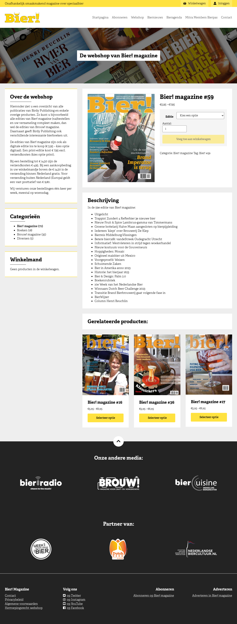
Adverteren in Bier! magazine (212, 595)
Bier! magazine (27, 226)
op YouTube (75, 604)
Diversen (23, 238)
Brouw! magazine (29, 234)
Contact (226, 17)
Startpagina (100, 17)
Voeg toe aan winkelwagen (193, 139)
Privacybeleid (14, 599)
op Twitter (74, 595)
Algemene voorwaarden (21, 604)
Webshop (137, 17)
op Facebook (75, 608)
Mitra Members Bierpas (201, 17)
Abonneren (120, 17)
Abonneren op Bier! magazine (153, 595)
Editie (169, 117)
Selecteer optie (105, 418)
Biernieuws (155, 17)
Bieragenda (174, 17)
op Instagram (76, 599)
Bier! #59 (204, 153)
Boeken (22, 230)
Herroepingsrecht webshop (24, 608)
